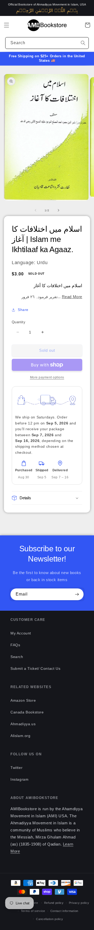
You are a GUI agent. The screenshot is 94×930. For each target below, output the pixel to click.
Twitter (16, 767)
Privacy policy (79, 902)
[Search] (83, 43)
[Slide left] (35, 210)
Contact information (64, 910)
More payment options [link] (47, 377)
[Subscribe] (77, 594)
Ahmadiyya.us (23, 724)
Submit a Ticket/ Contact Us (35, 668)
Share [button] (23, 310)
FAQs (15, 645)
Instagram (19, 779)
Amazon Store (23, 700)
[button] (6, 25)
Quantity (18, 322)
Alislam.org (20, 736)
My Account (20, 633)
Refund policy (54, 902)
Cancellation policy (49, 919)
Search (16, 657)
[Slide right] (58, 210)
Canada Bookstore (27, 712)
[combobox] (47, 43)
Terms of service (33, 910)
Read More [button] (72, 296)
